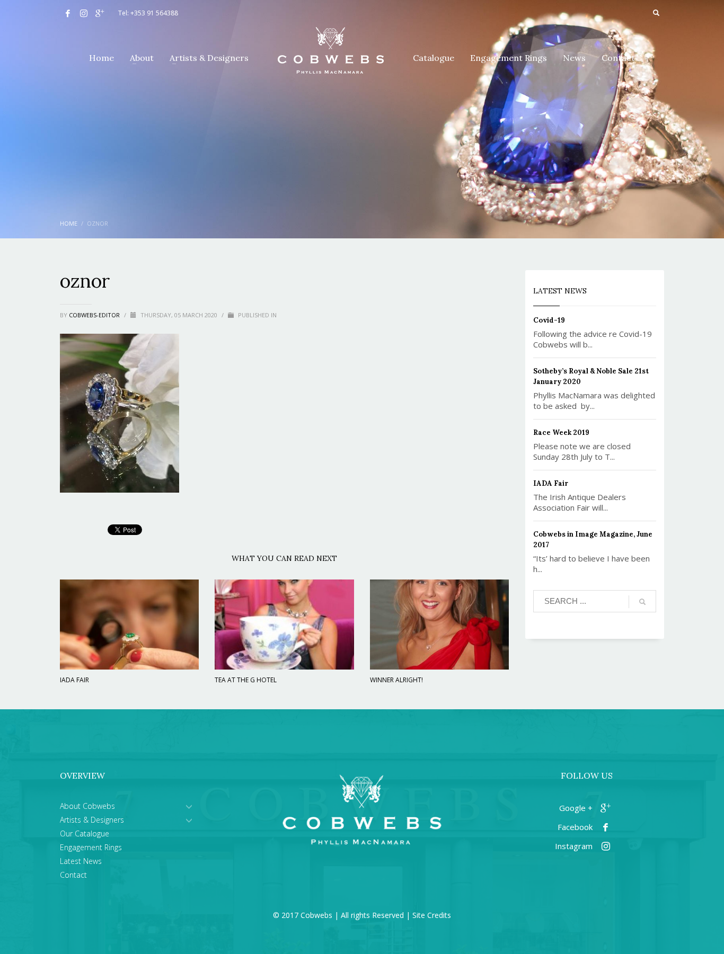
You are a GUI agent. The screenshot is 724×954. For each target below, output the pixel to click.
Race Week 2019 (561, 432)
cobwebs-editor (95, 315)
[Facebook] (68, 13)
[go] (642, 602)
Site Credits (431, 915)
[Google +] (100, 13)
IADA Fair (74, 679)
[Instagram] (84, 13)
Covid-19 (549, 320)
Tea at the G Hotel (246, 679)
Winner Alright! (396, 679)
